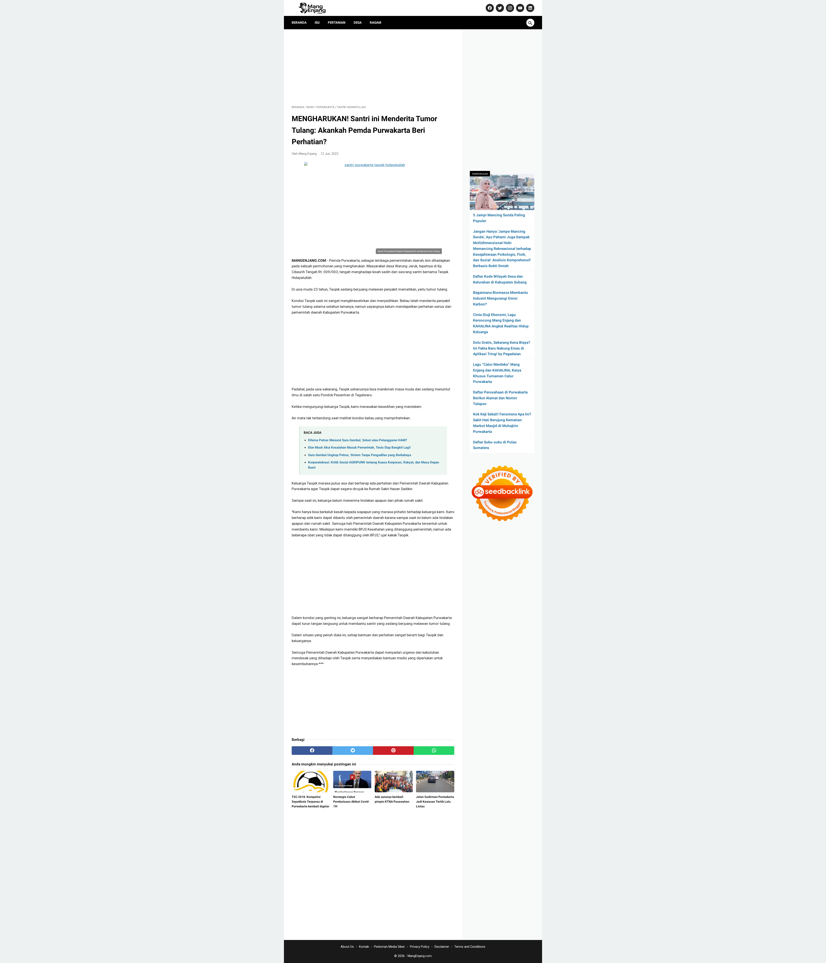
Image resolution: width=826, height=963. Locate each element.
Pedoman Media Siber (389, 947)
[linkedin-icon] (529, 8)
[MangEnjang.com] (316, 8)
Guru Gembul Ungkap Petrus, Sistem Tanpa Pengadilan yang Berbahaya (359, 455)
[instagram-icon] (509, 8)
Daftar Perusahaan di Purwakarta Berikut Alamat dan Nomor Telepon (500, 398)
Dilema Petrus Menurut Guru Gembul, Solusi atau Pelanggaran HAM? (357, 440)
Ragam (375, 23)
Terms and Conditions (469, 947)
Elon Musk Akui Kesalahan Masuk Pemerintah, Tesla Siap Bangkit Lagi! (359, 447)
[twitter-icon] (499, 8)
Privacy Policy (419, 947)
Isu (317, 23)
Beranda (299, 23)
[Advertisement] (373, 67)
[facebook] (312, 750)
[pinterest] (393, 750)
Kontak (364, 947)
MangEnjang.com (420, 956)
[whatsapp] (434, 750)
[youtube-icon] (519, 8)
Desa (358, 23)
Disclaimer (442, 947)
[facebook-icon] (489, 8)
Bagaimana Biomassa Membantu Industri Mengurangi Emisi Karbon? (500, 298)
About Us (347, 947)
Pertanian (336, 23)
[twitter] (352, 750)
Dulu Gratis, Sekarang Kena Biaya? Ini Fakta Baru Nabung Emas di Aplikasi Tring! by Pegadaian (501, 348)
